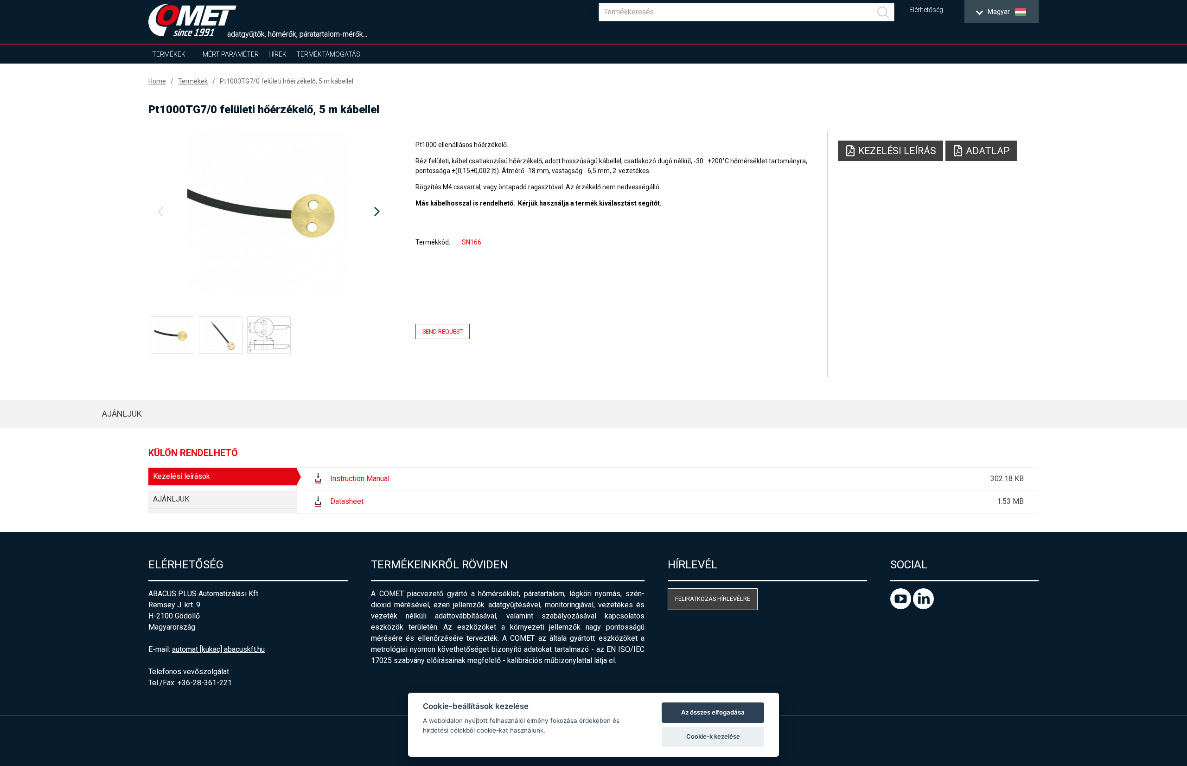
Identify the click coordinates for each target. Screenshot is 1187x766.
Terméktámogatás (328, 54)
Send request (442, 331)
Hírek (277, 54)
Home (157, 81)
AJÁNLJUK (122, 413)
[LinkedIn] (923, 606)
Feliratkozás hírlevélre (712, 598)
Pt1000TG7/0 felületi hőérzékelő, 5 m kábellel (286, 81)
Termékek (168, 54)
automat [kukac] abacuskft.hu (218, 649)
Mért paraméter (231, 54)
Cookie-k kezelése (713, 736)
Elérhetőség (926, 10)
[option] (268, 212)
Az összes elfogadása (713, 712)
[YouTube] (901, 606)
